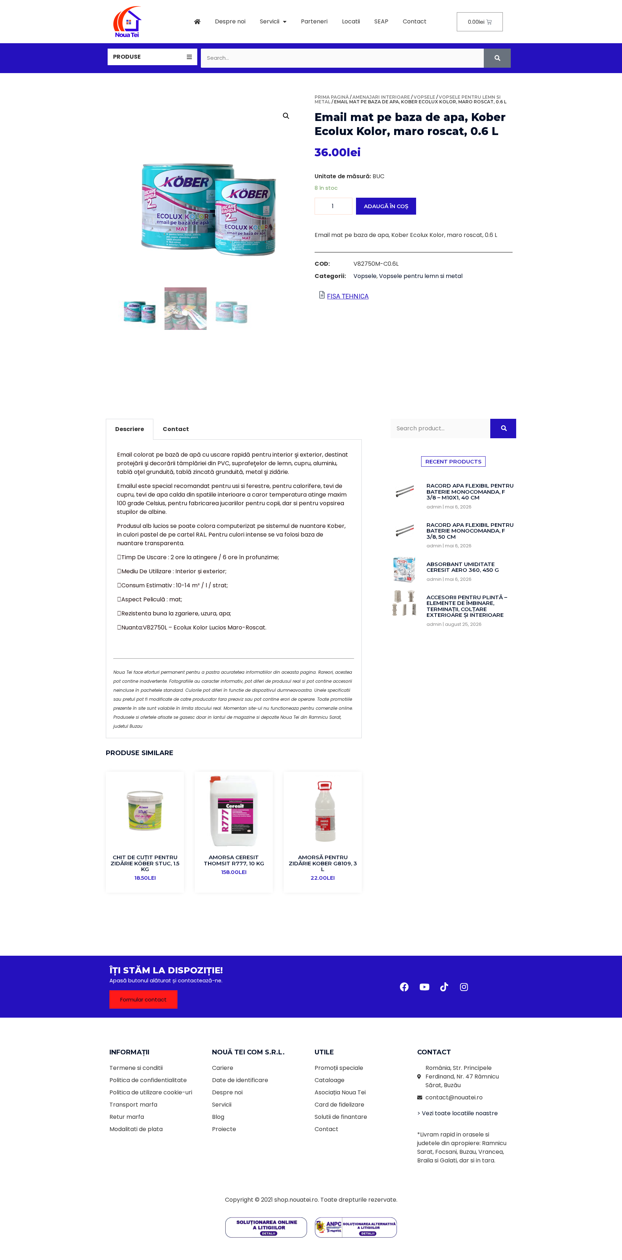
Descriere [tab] (129, 429)
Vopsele (424, 97)
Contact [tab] (176, 429)
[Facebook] (405, 987)
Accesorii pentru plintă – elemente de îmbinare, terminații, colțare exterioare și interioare (467, 606)
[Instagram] (464, 987)
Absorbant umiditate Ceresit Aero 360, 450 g (463, 567)
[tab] (152, 57)
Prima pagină (332, 97)
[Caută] (497, 58)
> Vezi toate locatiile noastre (457, 1113)
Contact (415, 21)
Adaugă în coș (386, 206)
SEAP (381, 21)
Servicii (269, 21)
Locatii (351, 21)
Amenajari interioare (381, 97)
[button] (143, 999)
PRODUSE (127, 57)
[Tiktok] (444, 987)
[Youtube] (424, 987)
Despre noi (230, 21)
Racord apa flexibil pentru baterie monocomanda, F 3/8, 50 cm (470, 530)
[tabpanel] (234, 589)
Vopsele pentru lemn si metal (421, 276)
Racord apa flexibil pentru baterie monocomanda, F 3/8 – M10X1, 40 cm (470, 491)
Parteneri (314, 21)
